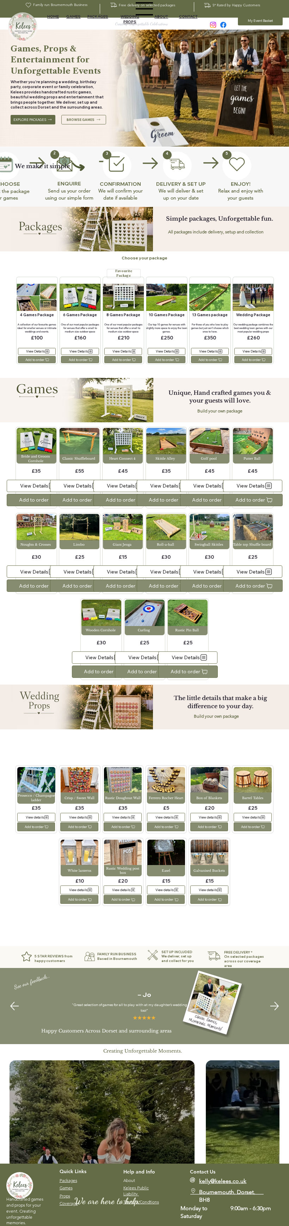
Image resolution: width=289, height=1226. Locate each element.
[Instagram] (213, 25)
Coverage (69, 1203)
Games (66, 1187)
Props (65, 1196)
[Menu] (144, 9)
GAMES (73, 16)
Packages (68, 1180)
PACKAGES (97, 16)
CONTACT (188, 16)
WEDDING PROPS (130, 19)
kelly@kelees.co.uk (222, 1181)
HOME (53, 16)
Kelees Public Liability (136, 1190)
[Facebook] (223, 25)
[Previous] (14, 1006)
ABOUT (161, 16)
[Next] (274, 1006)
